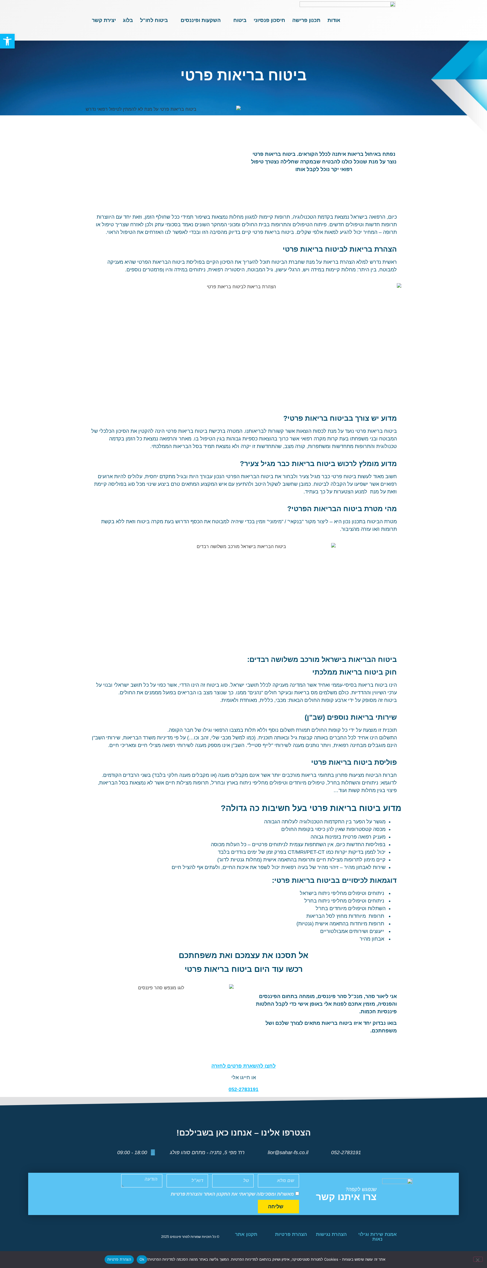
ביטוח (240, 20)
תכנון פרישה (306, 20)
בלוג (128, 20)
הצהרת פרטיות (291, 1234)
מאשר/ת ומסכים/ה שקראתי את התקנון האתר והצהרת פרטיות (232, 1194)
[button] (7, 41)
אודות (333, 20)
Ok (142, 1259)
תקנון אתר (246, 1234)
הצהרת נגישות (331, 1234)
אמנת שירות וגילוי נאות (377, 1237)
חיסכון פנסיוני (269, 20)
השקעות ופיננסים (201, 20)
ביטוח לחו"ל (154, 20)
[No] (478, 1259)
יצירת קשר (104, 20)
